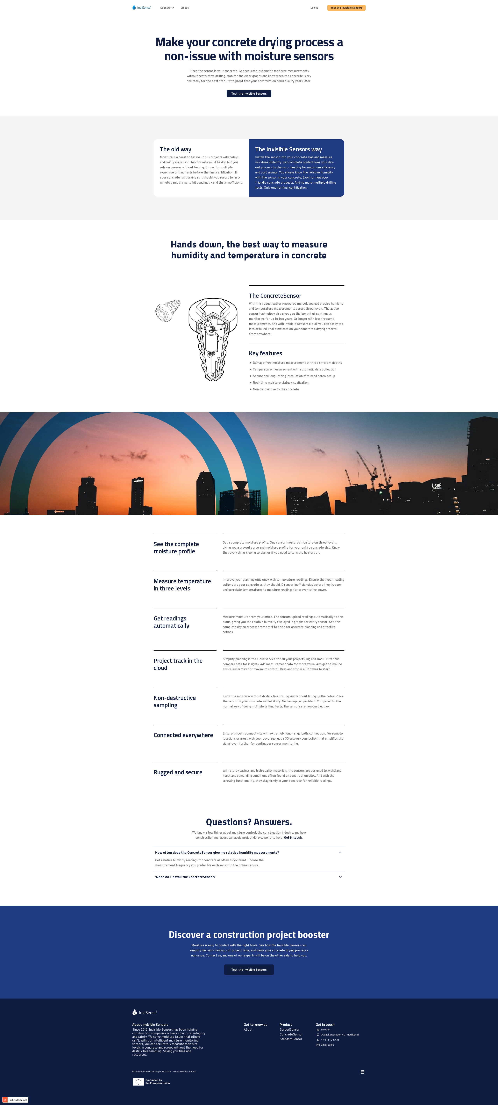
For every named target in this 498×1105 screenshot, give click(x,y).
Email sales (327, 1045)
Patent (192, 1071)
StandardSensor (291, 1039)
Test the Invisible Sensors (346, 7)
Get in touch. (293, 838)
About (185, 8)
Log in (314, 8)
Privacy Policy (180, 1071)
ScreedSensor (290, 1030)
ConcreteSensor (291, 1035)
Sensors (165, 8)
